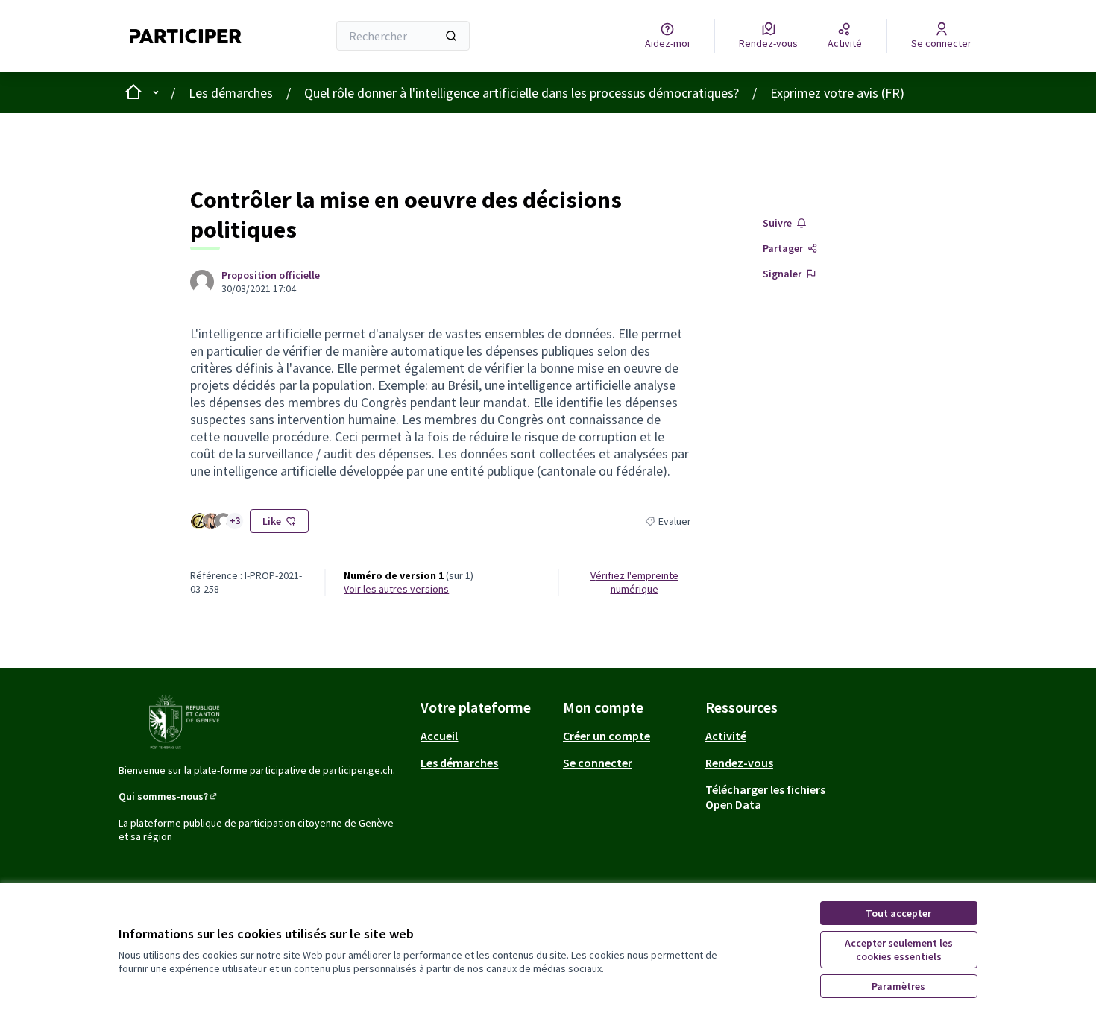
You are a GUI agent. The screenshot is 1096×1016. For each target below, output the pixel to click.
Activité (725, 735)
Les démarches (231, 92)
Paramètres (898, 986)
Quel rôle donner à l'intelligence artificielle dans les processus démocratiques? (521, 92)
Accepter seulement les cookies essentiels (899, 949)
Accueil (439, 735)
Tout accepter (898, 913)
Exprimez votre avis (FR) (837, 92)
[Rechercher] (451, 36)
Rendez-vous (739, 762)
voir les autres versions (396, 589)
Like (271, 521)
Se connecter (597, 762)
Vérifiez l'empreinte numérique (634, 582)
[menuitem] (486, 735)
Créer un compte (606, 735)
